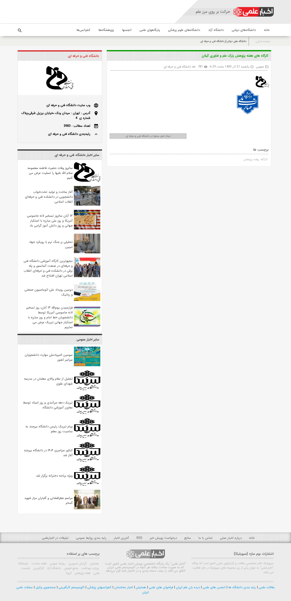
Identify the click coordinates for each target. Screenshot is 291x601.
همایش (94, 563)
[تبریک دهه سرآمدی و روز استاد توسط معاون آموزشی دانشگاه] (87, 413)
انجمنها (126, 30)
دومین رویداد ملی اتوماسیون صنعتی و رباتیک (48, 292)
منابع (187, 537)
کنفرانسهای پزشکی (98, 587)
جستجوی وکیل (45, 587)
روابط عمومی (57, 563)
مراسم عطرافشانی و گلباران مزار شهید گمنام (48, 501)
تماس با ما (205, 537)
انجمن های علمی (213, 587)
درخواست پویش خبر (163, 537)
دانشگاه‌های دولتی (244, 30)
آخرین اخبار (121, 537)
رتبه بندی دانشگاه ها (241, 587)
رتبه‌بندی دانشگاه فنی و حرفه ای (69, 134)
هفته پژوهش (251, 159)
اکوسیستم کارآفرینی (71, 587)
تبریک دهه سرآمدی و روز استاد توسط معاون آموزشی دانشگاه (48, 405)
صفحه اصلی (263, 41)
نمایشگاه (23, 563)
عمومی (260, 66)
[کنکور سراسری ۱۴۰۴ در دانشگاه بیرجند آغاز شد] (87, 460)
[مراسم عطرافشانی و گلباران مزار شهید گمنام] (87, 508)
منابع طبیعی (70, 568)
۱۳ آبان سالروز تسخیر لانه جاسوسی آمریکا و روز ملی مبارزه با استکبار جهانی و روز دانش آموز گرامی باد (50, 220)
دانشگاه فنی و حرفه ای (212, 41)
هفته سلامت (39, 563)
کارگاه (264, 159)
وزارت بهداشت (89, 568)
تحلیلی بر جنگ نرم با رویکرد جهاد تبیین (51, 244)
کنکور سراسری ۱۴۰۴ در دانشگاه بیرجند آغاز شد (48, 453)
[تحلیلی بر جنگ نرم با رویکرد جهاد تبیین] (87, 252)
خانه (266, 30)
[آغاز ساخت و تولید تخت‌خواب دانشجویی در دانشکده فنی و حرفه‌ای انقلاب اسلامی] (87, 204)
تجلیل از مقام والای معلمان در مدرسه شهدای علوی (48, 381)
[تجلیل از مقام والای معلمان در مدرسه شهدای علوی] (87, 389)
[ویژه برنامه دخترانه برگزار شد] (87, 484)
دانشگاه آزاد (216, 30)
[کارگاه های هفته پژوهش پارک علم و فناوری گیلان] (260, 82)
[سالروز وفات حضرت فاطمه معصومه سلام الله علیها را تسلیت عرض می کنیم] (87, 180)
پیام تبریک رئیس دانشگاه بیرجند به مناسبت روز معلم (49, 429)
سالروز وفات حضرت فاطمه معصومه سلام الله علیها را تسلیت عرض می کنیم (50, 173)
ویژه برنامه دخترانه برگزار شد (54, 475)
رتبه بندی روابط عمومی (91, 537)
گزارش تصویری (77, 563)
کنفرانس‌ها (83, 30)
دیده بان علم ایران (187, 587)
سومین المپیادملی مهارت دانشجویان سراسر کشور (49, 357)
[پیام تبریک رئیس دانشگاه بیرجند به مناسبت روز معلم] (87, 437)
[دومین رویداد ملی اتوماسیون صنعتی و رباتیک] (87, 300)
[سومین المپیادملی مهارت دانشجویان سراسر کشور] (87, 365)
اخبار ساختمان (123, 587)
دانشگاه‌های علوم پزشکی (184, 30)
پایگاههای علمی (150, 30)
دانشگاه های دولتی (236, 41)
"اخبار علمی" (178, 563)
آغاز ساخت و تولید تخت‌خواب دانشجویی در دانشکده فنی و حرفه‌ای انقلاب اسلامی (49, 196)
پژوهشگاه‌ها (106, 30)
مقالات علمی (266, 587)
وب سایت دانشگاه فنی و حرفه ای (68, 105)
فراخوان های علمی (160, 587)
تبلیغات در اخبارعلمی (55, 537)
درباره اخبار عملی (231, 537)
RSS (139, 537)
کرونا (69, 573)
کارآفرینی (38, 568)
